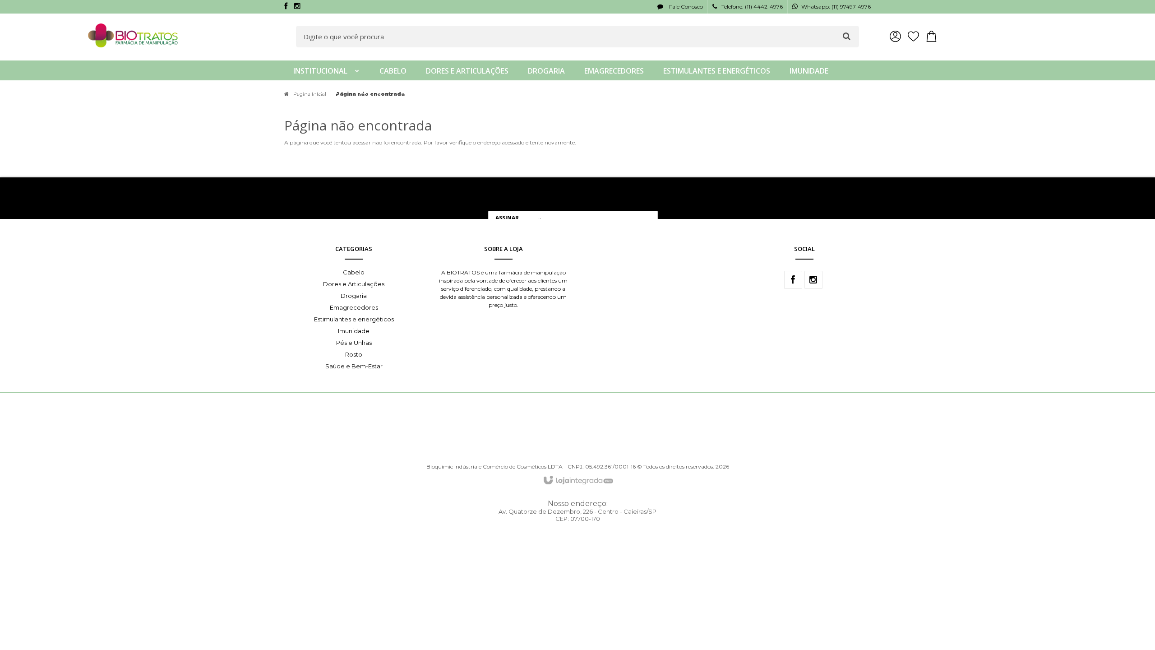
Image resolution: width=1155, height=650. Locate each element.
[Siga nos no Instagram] (297, 6)
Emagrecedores (354, 307)
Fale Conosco (685, 6)
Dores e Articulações (353, 284)
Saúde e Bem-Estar (354, 366)
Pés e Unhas (354, 342)
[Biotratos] (133, 35)
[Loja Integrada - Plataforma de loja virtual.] (577, 480)
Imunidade (354, 330)
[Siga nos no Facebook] (285, 6)
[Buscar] (846, 36)
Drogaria (354, 295)
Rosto (353, 354)
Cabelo (354, 272)
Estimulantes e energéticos (354, 319)
